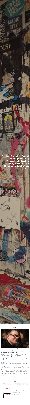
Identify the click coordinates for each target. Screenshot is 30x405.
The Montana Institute (16, 356)
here (17, 396)
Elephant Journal (24, 366)
